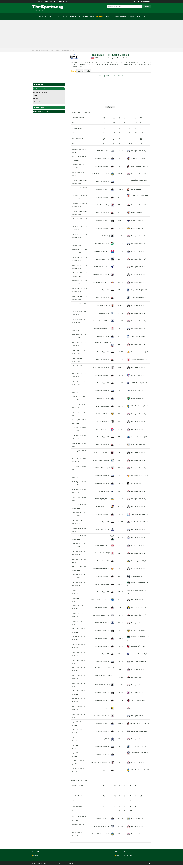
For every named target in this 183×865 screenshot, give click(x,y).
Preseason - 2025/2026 (79, 780)
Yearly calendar (50, 1)
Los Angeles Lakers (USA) (100, 282)
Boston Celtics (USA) (101, 243)
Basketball (99, 16)
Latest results (62, 1)
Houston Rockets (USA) (100, 328)
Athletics (131, 16)
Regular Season (37, 101)
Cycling (109, 16)
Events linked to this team (41, 89)
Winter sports (120, 16)
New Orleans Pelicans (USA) (139, 180)
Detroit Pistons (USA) (137, 375)
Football (48, 16)
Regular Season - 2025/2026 (80, 113)
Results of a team (54, 50)
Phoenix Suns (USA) (136, 158)
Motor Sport (74, 16)
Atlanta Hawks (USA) (137, 220)
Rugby (64, 16)
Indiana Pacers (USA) (137, 607)
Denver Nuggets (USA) (137, 228)
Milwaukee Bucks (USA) (137, 692)
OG (149, 16)
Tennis (56, 16)
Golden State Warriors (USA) (100, 174)
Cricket (84, 16)
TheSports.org (40, 7)
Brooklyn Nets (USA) (101, 421)
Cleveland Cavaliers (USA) (100, 274)
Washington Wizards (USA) (139, 444)
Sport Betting (38, 1)
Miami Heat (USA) (136, 189)
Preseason (36, 98)
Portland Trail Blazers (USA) (138, 166)
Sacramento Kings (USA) (137, 383)
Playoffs (35, 95)
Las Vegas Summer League (40, 92)
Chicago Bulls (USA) (101, 468)
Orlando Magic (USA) (101, 259)
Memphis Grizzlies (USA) (138, 290)
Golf (91, 16)
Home (41, 16)
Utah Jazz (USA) (102, 151)
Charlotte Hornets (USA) (100, 267)
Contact (36, 855)
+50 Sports (141, 16)
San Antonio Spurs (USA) (100, 615)
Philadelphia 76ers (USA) (100, 251)
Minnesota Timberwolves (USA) (103, 536)
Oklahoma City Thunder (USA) (139, 195)
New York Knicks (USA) (100, 414)
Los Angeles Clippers (68, 50)
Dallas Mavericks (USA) (100, 236)
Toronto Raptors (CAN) (100, 452)
